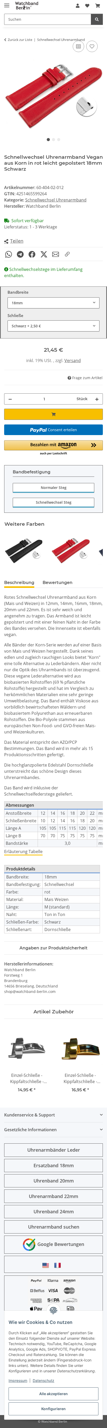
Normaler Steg (53, 487)
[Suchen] (97, 19)
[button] (77, 6)
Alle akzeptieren (53, 1393)
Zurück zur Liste (20, 39)
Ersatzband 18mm (54, 1165)
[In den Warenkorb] (53, 414)
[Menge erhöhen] (97, 399)
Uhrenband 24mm (54, 1211)
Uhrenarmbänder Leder (53, 1150)
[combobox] (53, 302)
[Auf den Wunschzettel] (92, 46)
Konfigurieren (53, 1409)
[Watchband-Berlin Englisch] (47, 1265)
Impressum (18, 1380)
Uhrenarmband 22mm (53, 1196)
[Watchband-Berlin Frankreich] (59, 1265)
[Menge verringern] (10, 399)
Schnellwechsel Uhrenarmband (55, 200)
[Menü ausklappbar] (6, 3)
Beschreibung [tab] (19, 582)
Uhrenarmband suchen (53, 1227)
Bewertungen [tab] (57, 582)
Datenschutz (43, 1380)
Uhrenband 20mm (54, 1181)
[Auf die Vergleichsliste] (78, 46)
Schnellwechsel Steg (53, 502)
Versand (72, 360)
